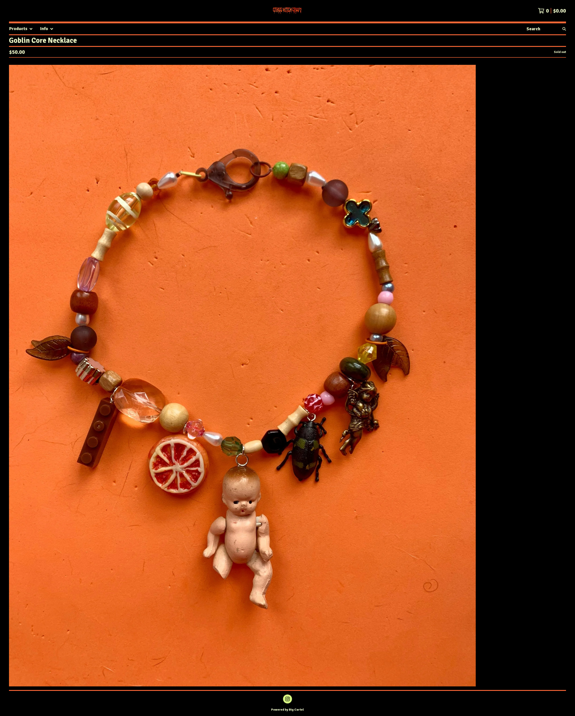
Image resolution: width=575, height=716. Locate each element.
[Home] (287, 11)
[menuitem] (21, 28)
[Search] (564, 28)
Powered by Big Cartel (287, 710)
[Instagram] (287, 698)
